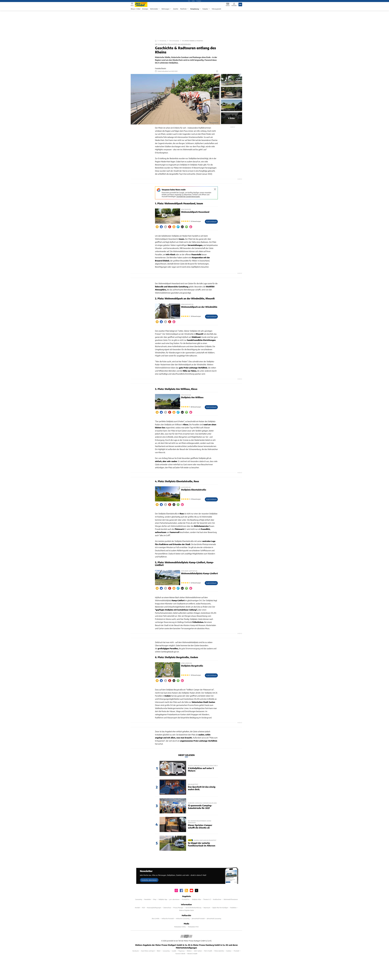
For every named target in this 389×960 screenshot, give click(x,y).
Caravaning (138, 899)
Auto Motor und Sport (148, 951)
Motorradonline (219, 951)
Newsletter (147, 899)
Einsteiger (145, 9)
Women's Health (192, 953)
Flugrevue (181, 951)
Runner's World (180, 953)
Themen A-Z (207, 899)
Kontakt (137, 907)
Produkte (199, 1)
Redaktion (233, 907)
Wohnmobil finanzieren (231, 899)
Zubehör (175, 9)
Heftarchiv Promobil (168, 918)
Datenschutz (167, 907)
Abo (189, 1)
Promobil (236, 951)
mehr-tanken (198, 951)
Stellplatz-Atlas (196, 899)
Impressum (207, 907)
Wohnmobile (154, 9)
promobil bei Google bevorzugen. (188, 196)
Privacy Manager (178, 907)
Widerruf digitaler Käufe (186, 910)
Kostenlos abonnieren (149, 880)
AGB (143, 907)
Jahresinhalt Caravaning (214, 918)
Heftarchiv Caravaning (183, 918)
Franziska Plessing (160, 68)
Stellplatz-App (163, 899)
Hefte (193, 1)
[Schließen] (215, 189)
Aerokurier (135, 951)
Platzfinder (183, 9)
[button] (175, 99)
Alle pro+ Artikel (135, 9)
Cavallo (174, 951)
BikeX (158, 951)
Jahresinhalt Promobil (198, 918)
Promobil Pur (186, 899)
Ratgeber (205, 9)
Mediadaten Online (180, 927)
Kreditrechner (217, 899)
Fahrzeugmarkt (216, 9)
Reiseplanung (194, 9)
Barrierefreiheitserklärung (193, 907)
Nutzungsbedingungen (154, 907)
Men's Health (208, 951)
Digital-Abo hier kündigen (220, 907)
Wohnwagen (165, 9)
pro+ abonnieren (174, 899)
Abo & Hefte (155, 918)
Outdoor (228, 951)
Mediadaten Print (193, 927)
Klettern (189, 951)
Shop (154, 899)
